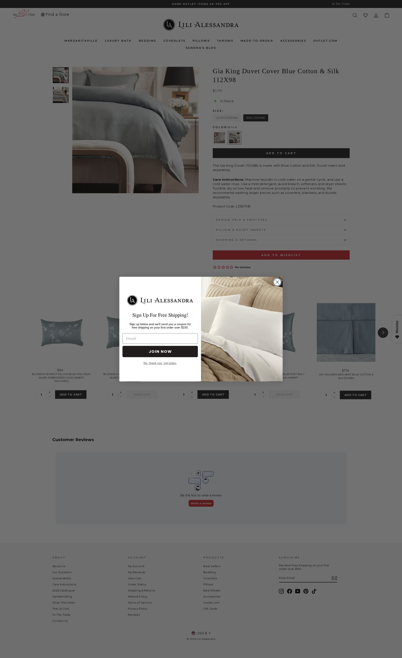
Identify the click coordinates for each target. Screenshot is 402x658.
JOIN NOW (160, 351)
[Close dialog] (277, 282)
